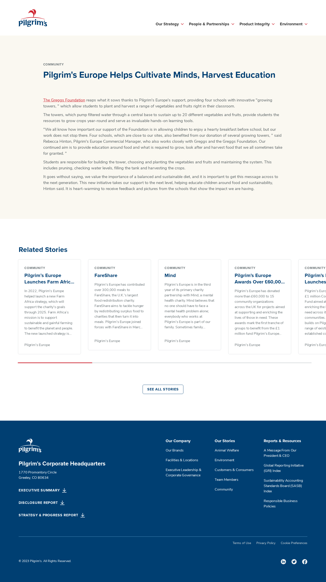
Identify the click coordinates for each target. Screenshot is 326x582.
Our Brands (174, 450)
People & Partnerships (209, 24)
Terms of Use (242, 543)
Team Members (226, 480)
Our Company (178, 440)
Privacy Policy (265, 543)
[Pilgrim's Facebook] (304, 561)
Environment (291, 24)
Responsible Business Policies (281, 503)
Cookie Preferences (294, 543)
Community (224, 489)
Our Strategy (167, 24)
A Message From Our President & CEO (280, 453)
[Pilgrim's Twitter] (294, 561)
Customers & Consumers (234, 470)
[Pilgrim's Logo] (33, 18)
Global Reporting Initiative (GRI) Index (284, 468)
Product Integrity (255, 24)
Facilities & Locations (182, 460)
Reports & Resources (282, 440)
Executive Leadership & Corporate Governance (183, 472)
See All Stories (163, 389)
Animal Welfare (227, 450)
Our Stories (225, 440)
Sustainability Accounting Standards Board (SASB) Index (283, 486)
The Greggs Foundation (64, 101)
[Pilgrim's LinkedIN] (283, 561)
